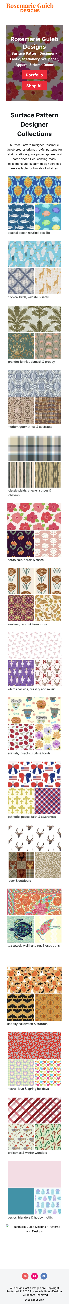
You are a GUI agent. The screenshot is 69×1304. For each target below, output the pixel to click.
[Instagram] (34, 1276)
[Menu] (61, 8)
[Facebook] (44, 1276)
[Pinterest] (25, 1276)
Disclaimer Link (34, 1299)
